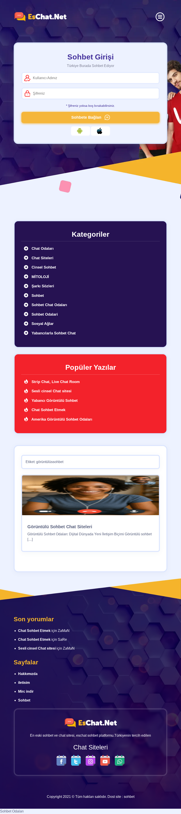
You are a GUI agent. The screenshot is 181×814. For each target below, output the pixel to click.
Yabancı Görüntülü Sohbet (54, 400)
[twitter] (77, 760)
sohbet (129, 797)
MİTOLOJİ (39, 277)
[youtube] (106, 760)
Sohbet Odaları (12, 811)
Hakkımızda (28, 674)
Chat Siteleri (41, 258)
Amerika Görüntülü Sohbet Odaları (61, 419)
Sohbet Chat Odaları (48, 305)
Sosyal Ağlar (42, 324)
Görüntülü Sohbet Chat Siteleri (59, 526)
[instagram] (91, 760)
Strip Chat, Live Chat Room (55, 382)
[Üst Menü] (160, 16)
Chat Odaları (42, 248)
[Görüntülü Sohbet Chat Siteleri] (90, 497)
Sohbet (37, 296)
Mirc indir (26, 691)
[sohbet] (40, 17)
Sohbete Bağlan (86, 117)
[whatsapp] (119, 760)
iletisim (24, 682)
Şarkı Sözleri (42, 286)
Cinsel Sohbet (43, 267)
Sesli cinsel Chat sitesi (51, 391)
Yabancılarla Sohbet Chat (53, 333)
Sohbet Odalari (44, 314)
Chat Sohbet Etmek (47, 410)
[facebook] (62, 760)
